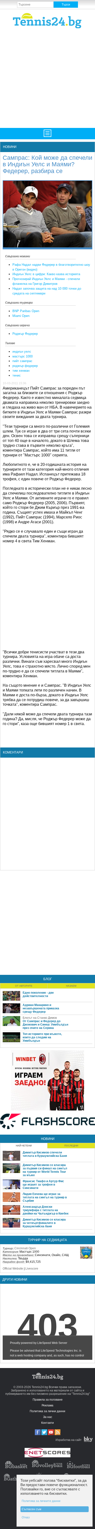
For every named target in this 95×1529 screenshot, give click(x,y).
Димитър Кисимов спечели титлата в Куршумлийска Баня (45, 1154)
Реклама (47, 1405)
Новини (9, 147)
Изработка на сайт (69, 1440)
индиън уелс (21, 351)
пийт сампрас (22, 361)
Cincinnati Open (25, 1248)
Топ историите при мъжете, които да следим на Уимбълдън (42, 1037)
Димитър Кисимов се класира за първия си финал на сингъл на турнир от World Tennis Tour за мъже (45, 1170)
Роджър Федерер (25, 333)
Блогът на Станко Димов (40, 1017)
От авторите (23, 985)
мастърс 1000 (22, 356)
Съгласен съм (31, 1509)
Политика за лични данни (47, 1411)
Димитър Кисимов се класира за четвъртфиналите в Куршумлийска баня (44, 1223)
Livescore (31, 1268)
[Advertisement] (47, 78)
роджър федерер (25, 366)
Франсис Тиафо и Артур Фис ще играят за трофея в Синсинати (43, 1185)
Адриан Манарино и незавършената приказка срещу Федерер (41, 1008)
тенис (16, 375)
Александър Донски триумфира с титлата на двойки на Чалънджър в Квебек (45, 1210)
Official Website (13, 1268)
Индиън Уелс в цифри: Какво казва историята (46, 274)
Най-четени (24, 1145)
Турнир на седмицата (47, 1240)
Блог (47, 979)
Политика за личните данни (41, 1501)
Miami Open (20, 316)
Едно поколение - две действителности (38, 994)
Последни (71, 1145)
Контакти (47, 1422)
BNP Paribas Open (25, 311)
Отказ (26, 1517)
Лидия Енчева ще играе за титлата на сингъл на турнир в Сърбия (45, 1197)
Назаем (71, 985)
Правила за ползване (48, 1399)
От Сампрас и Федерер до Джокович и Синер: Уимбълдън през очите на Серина (45, 1024)
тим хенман (20, 370)
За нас (47, 1417)
